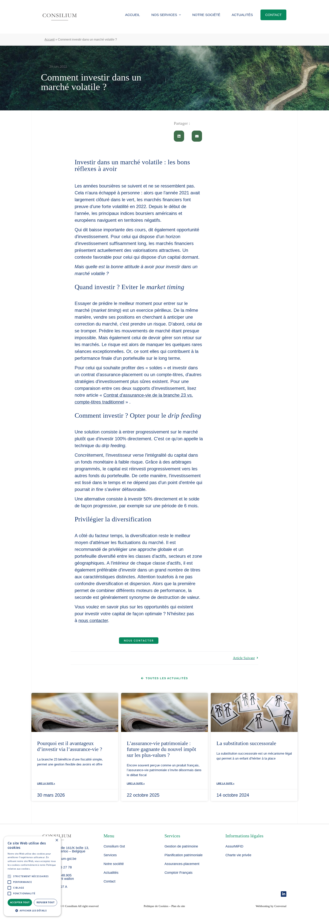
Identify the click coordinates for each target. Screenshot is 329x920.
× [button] (56, 840)
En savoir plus (38, 868)
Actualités (242, 15)
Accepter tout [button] (20, 902)
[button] (179, 136)
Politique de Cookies (156, 906)
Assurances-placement (181, 864)
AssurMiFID (234, 846)
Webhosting (263, 906)
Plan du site (178, 906)
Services (110, 855)
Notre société (206, 15)
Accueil (132, 15)
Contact (273, 15)
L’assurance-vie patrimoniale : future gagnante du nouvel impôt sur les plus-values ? (161, 749)
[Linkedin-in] (283, 894)
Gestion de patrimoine (181, 846)
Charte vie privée (238, 855)
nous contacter (93, 620)
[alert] (32, 876)
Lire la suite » (46, 783)
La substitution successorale (246, 743)
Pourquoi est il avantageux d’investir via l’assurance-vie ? (69, 746)
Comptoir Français (178, 873)
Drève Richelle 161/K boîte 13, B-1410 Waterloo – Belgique (66, 849)
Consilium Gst (114, 846)
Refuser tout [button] (45, 902)
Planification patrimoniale (183, 855)
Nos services (164, 15)
